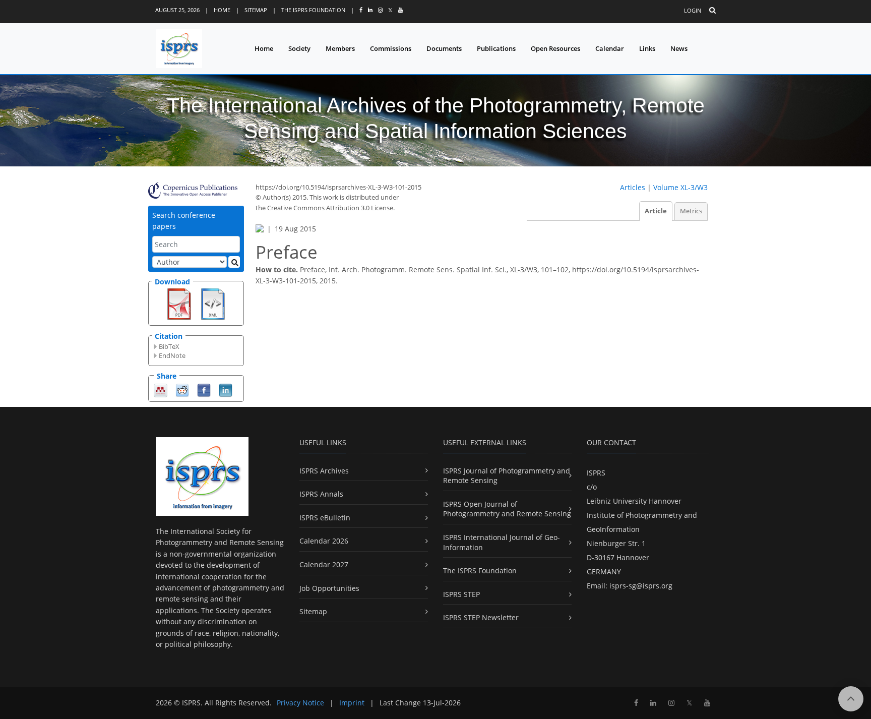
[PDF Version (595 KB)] (179, 303)
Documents (444, 48)
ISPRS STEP (461, 594)
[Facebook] (204, 389)
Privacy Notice (300, 702)
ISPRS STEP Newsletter (481, 617)
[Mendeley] (160, 389)
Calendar (609, 48)
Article (656, 211)
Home (222, 10)
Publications (496, 48)
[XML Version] (213, 303)
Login (692, 10)
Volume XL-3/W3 (680, 187)
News (679, 48)
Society (299, 48)
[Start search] (234, 262)
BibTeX (169, 346)
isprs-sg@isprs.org (640, 585)
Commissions (390, 48)
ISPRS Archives (324, 470)
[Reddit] (182, 389)
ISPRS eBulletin (324, 517)
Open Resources (555, 48)
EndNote (172, 355)
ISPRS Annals (321, 494)
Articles (632, 187)
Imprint (351, 702)
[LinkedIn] (225, 389)
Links (647, 48)
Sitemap (255, 10)
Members (340, 48)
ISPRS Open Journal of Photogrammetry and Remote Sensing (507, 509)
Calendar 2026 (323, 541)
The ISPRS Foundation (313, 10)
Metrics (691, 211)
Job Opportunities (329, 588)
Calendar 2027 (323, 564)
